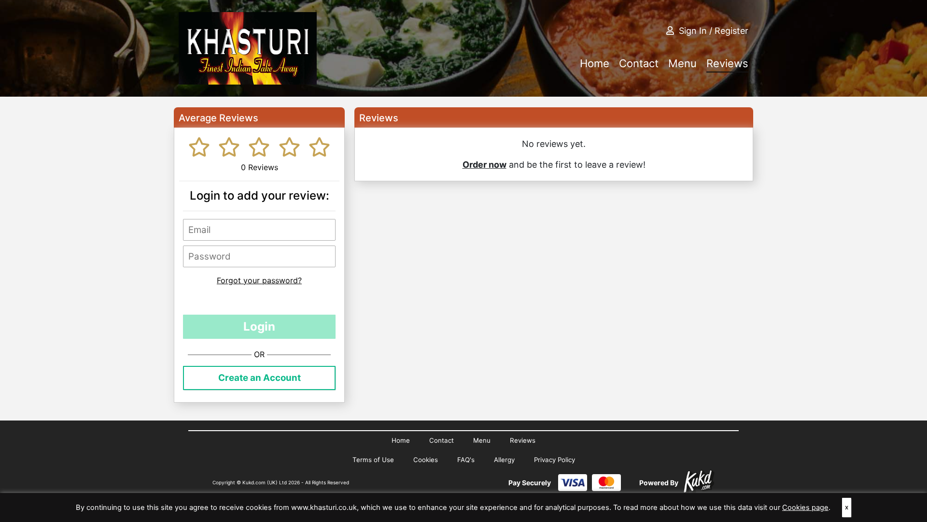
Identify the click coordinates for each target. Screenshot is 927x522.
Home (594, 63)
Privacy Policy (554, 460)
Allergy (504, 460)
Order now (484, 165)
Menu (682, 63)
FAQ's (466, 460)
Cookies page (805, 507)
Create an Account (259, 377)
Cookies (425, 460)
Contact (639, 63)
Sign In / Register (713, 31)
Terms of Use (373, 460)
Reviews (727, 63)
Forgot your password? (259, 280)
